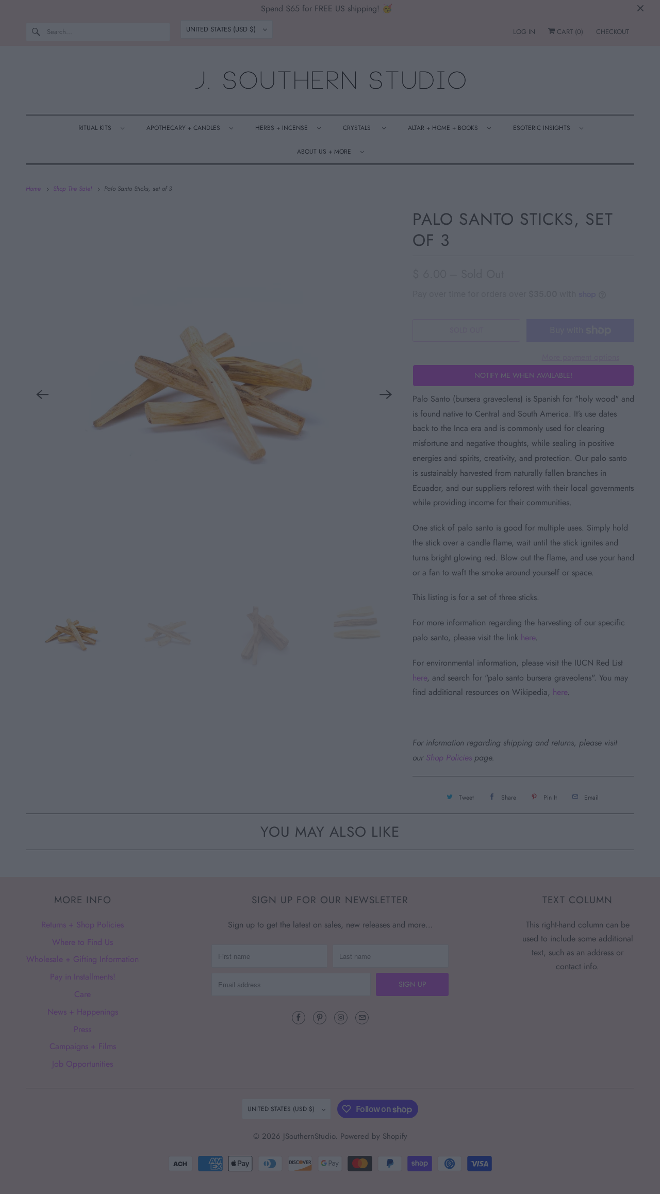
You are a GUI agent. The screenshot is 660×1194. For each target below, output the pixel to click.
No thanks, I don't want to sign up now (419, 749)
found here (420, 738)
